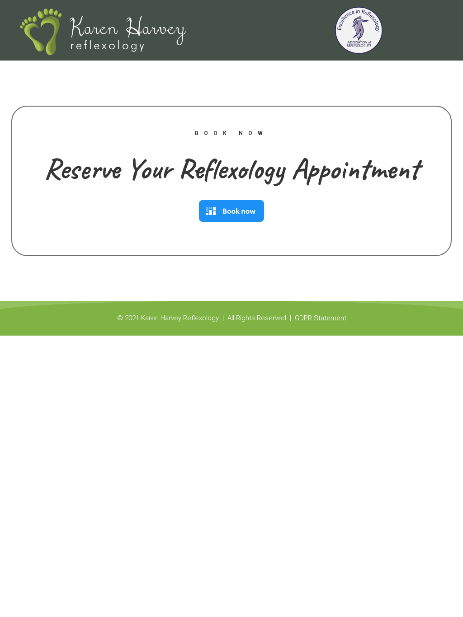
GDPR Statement (320, 318)
